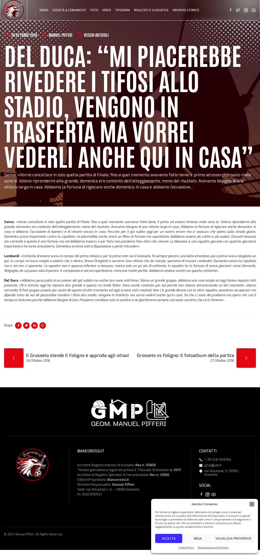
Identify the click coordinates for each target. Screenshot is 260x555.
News (44, 10)
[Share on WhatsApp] (42, 325)
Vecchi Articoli (96, 34)
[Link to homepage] (13, 10)
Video (106, 10)
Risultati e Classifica (151, 10)
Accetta (169, 538)
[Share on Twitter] (26, 325)
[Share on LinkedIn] (34, 325)
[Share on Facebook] (18, 325)
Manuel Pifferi (60, 34)
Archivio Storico (185, 10)
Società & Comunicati (69, 10)
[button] (252, 504)
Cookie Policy (186, 547)
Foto (94, 10)
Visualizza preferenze (234, 538)
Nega (198, 538)
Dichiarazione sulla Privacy (213, 547)
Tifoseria (122, 10)
